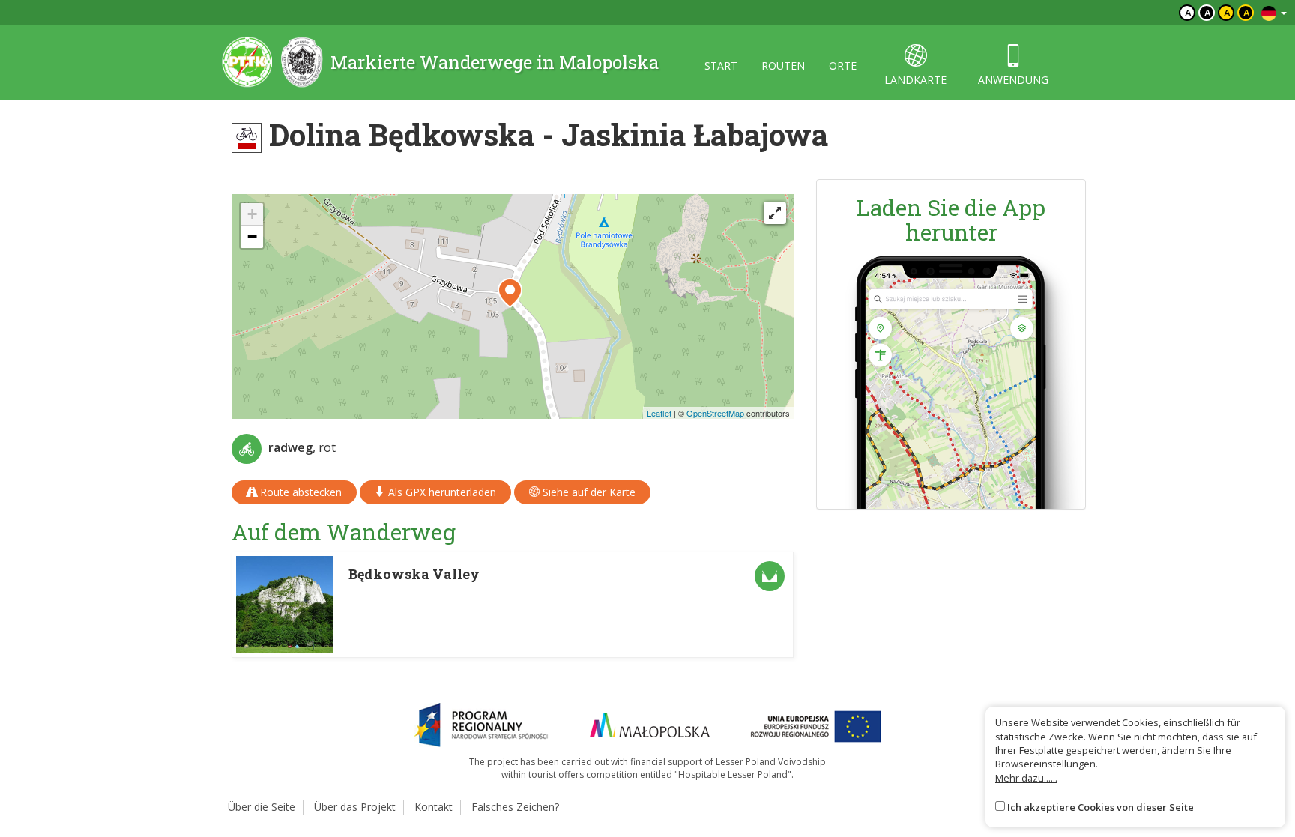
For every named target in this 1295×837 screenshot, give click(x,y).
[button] (510, 293)
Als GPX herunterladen (440, 492)
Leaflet (659, 413)
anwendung (1013, 80)
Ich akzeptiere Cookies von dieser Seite (1100, 807)
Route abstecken (299, 492)
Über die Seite (261, 807)
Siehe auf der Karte (588, 492)
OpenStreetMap (715, 413)
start (720, 65)
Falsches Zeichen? (515, 807)
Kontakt (433, 807)
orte (843, 65)
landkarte (915, 80)
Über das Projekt (355, 807)
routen (783, 65)
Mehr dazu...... (1026, 778)
